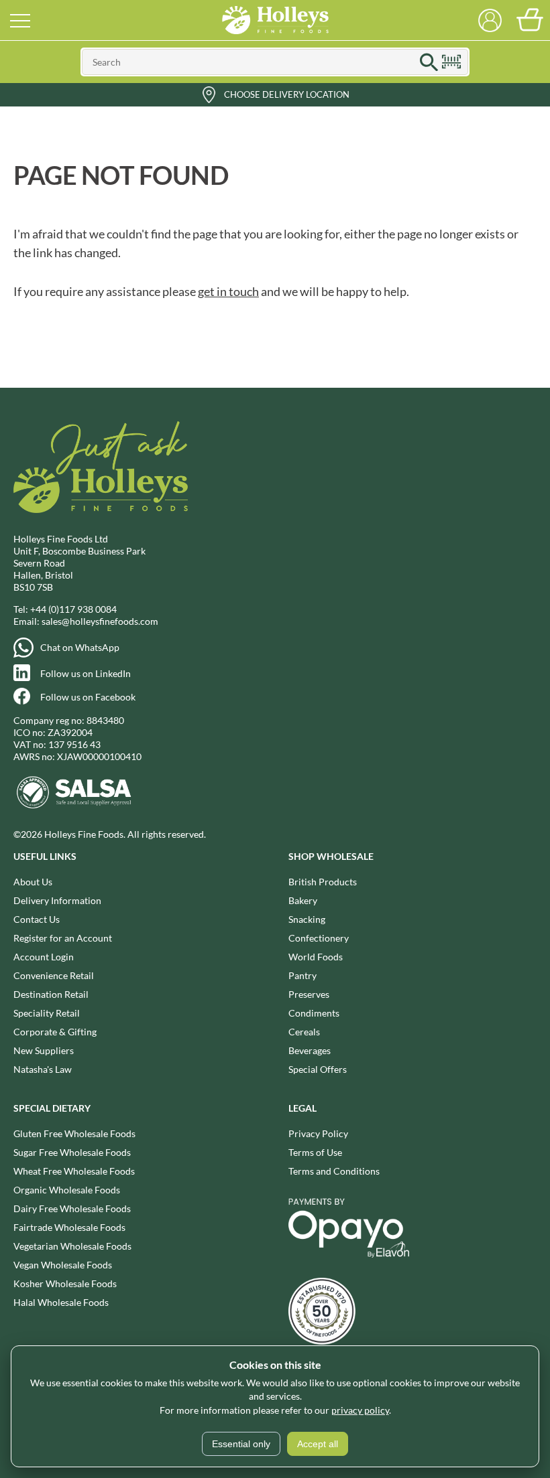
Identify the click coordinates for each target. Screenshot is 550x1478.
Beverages (309, 1050)
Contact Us (36, 919)
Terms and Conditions (334, 1171)
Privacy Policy (318, 1133)
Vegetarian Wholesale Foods (72, 1246)
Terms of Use (315, 1152)
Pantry (302, 975)
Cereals (304, 1031)
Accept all (317, 1443)
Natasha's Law (42, 1069)
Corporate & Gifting (55, 1031)
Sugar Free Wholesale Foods (72, 1152)
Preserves (308, 994)
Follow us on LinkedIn (85, 673)
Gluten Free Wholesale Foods (74, 1133)
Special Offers (317, 1069)
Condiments (313, 1013)
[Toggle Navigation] (20, 20)
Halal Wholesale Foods (61, 1302)
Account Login (43, 956)
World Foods (315, 956)
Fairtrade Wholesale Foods (69, 1227)
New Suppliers (43, 1050)
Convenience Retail (53, 975)
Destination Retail (51, 994)
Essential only (241, 1443)
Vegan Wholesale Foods (62, 1264)
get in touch (228, 291)
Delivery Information (57, 900)
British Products (322, 881)
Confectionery (318, 938)
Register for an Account (62, 938)
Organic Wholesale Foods (66, 1189)
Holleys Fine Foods (275, 20)
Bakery (302, 900)
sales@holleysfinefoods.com (100, 621)
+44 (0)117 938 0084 (73, 609)
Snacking (306, 919)
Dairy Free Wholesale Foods (72, 1208)
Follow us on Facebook (87, 697)
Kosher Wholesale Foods (65, 1283)
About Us (32, 881)
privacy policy (360, 1410)
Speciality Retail (46, 1013)
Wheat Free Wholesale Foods (74, 1171)
